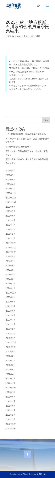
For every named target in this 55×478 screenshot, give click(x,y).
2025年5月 (11, 220)
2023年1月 (11, 333)
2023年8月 (11, 302)
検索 (46, 120)
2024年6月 (11, 265)
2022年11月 (11, 342)
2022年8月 (11, 356)
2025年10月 (11, 202)
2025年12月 (11, 193)
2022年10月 (11, 347)
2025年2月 (11, 234)
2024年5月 (11, 270)
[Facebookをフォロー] (27, 454)
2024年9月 (11, 256)
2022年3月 (11, 379)
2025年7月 (11, 211)
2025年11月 (11, 198)
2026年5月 (11, 179)
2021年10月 (11, 387)
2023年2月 (11, 329)
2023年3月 (11, 324)
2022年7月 (11, 360)
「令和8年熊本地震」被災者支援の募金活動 (26, 134)
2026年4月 (11, 184)
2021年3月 (11, 410)
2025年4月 (11, 225)
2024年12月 (11, 243)
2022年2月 (11, 383)
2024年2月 (11, 283)
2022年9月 (11, 351)
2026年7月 (11, 175)
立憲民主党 (41, 474)
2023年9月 (11, 297)
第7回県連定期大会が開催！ (18, 146)
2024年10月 (11, 252)
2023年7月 (11, 306)
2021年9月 (11, 392)
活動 (38, 36)
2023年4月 (11, 320)
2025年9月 (11, 207)
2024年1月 (11, 288)
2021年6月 (11, 406)
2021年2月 (11, 415)
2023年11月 (11, 293)
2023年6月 (11, 311)
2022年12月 (11, 338)
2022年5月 (11, 369)
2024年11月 (11, 247)
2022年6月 (11, 365)
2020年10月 (11, 428)
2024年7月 (11, 261)
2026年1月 (11, 188)
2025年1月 (11, 238)
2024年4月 (11, 274)
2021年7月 (11, 401)
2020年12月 (11, 424)
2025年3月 (11, 229)
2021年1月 (11, 419)
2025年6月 (11, 216)
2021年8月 (11, 397)
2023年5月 (11, 315)
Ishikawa (16, 36)
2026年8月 (11, 170)
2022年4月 (11, 374)
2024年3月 (11, 279)
